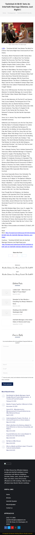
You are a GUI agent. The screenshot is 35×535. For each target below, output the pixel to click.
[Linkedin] (19, 527)
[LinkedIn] (24, 255)
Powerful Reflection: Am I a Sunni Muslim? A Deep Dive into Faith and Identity (18, 434)
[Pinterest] (15, 255)
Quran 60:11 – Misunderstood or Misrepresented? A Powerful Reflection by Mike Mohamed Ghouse (18, 411)
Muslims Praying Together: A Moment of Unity (19, 404)
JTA (3, 48)
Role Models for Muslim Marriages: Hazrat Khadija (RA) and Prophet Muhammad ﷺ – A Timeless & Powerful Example (18, 397)
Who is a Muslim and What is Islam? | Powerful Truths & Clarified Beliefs (19, 447)
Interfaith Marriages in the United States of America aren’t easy (22, 321)
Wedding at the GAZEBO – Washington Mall (20, 311)
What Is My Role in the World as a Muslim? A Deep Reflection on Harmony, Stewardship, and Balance (19, 426)
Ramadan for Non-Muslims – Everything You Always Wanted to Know (22, 302)
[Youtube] (12, 527)
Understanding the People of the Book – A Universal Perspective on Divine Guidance (18, 419)
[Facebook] (10, 255)
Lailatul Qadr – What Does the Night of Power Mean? (21, 291)
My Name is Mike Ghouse (13, 441)
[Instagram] (15, 527)
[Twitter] (20, 255)
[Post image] (6, 292)
